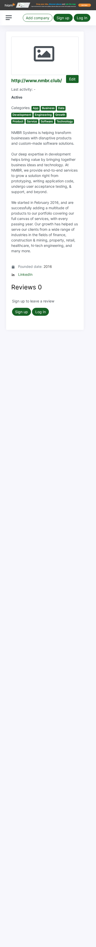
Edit (72, 79)
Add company (37, 18)
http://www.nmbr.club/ (36, 80)
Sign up (63, 18)
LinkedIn (25, 274)
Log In (82, 18)
